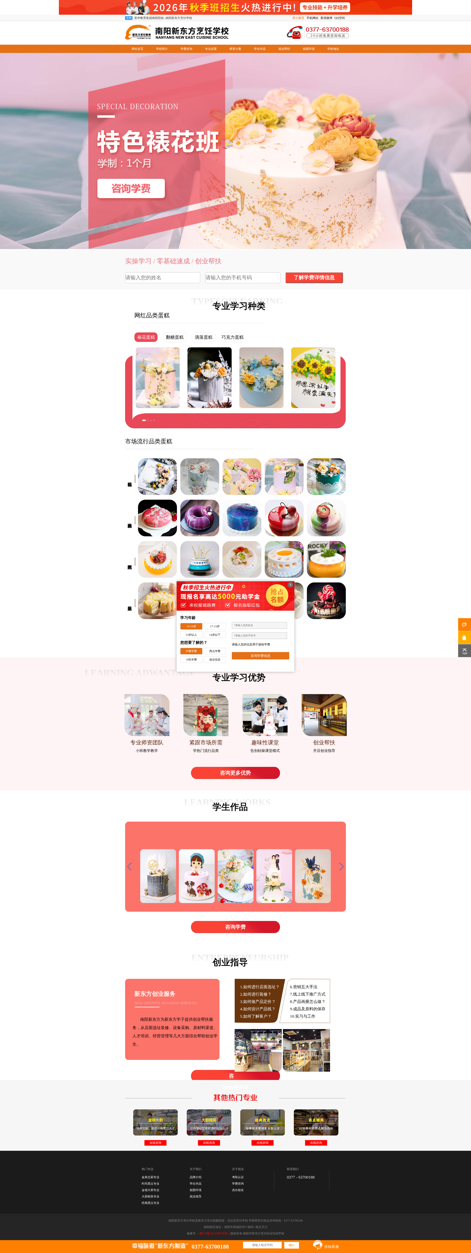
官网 (128, 18)
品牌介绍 (195, 1177)
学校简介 (162, 48)
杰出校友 (238, 1190)
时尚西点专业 (150, 1183)
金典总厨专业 (150, 1177)
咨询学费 (235, 927)
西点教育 (298, 17)
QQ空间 (339, 17)
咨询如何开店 (235, 1077)
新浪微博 (326, 17)
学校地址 (333, 48)
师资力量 (235, 48)
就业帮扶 (284, 48)
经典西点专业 (150, 1202)
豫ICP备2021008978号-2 (214, 1233)
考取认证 (238, 1177)
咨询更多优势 (235, 773)
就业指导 (195, 1196)
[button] (143, 420)
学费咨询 (186, 48)
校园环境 (309, 48)
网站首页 (137, 48)
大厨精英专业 (150, 1196)
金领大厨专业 (150, 1190)
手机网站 (312, 17)
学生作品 (260, 48)
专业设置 (211, 48)
